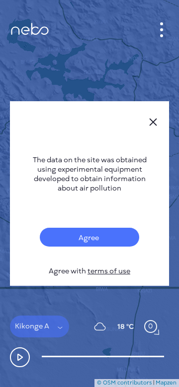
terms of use (109, 271)
